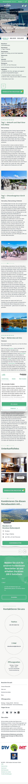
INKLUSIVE (13, 38)
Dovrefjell (23, 353)
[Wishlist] (23, 6)
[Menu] (2, 6)
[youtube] (15, 712)
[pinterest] (11, 712)
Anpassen (13, 408)
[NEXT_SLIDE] (24, 551)
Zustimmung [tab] (5, 378)
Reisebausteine (5, 9)
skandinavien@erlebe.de (14, 646)
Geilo (9, 358)
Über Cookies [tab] (22, 378)
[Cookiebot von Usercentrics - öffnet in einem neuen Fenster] (20, 375)
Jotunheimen (11, 363)
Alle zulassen (14, 404)
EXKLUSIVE (20, 38)
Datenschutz (7, 588)
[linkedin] (18, 712)
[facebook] (3, 712)
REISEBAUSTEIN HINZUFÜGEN (13, 91)
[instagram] (7, 712)
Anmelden (14, 597)
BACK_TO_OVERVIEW (10, 15)
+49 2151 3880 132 (14, 625)
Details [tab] (14, 378)
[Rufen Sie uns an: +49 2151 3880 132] (26, 1)
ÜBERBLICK (5, 38)
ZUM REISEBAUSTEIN (15, 543)
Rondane (11, 348)
